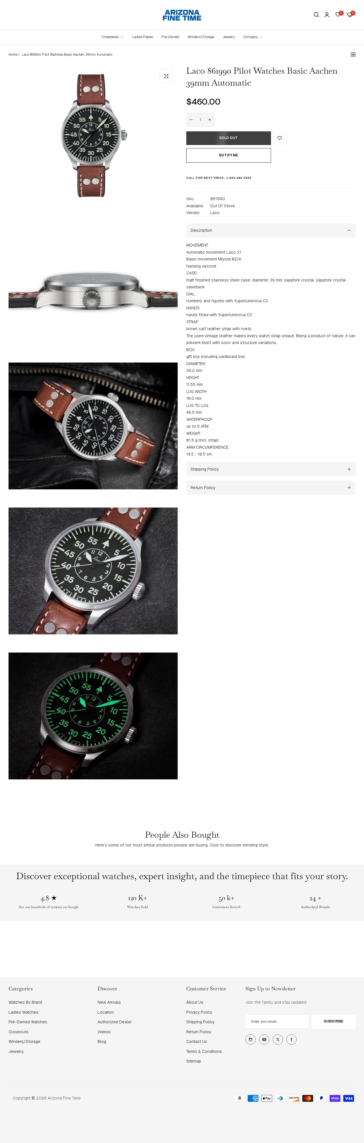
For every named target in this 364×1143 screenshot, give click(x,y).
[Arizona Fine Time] (182, 15)
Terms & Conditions (204, 1051)
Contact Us (196, 1041)
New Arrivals (109, 1002)
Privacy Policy (199, 1012)
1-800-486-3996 (239, 177)
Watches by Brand (25, 1002)
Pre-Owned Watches (28, 1021)
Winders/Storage (24, 1041)
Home (13, 54)
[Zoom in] (166, 76)
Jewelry (16, 1051)
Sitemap (193, 1061)
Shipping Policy (200, 1021)
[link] (253, 37)
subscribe (333, 1021)
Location (106, 1012)
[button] (279, 138)
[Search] (316, 14)
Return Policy (198, 1031)
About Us (194, 1002)
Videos (104, 1031)
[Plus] (210, 119)
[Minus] (191, 119)
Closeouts (18, 1031)
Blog (102, 1041)
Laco (215, 212)
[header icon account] (326, 14)
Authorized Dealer (115, 1021)
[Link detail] (250, 1039)
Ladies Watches (23, 1012)
